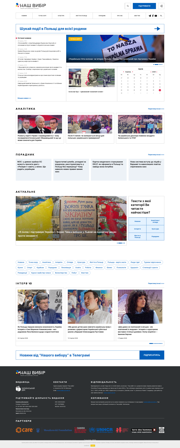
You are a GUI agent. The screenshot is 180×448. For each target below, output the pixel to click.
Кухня (20, 268)
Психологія (121, 268)
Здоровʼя (134, 268)
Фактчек (137, 15)
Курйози (40, 268)
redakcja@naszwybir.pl (63, 390)
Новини (24, 15)
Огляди (70, 262)
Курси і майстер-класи (41, 273)
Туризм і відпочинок (152, 262)
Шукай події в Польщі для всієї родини (53, 29)
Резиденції (22, 273)
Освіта (78, 268)
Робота (88, 268)
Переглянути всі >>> (156, 109)
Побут (74, 273)
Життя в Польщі (81, 15)
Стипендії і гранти (150, 268)
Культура (61, 15)
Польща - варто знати (117, 262)
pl (161, 16)
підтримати (144, 6)
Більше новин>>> (24, 98)
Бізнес (109, 268)
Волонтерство (61, 273)
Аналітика (46, 262)
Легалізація (66, 268)
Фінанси (99, 268)
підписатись (152, 355)
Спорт (29, 268)
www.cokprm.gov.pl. (109, 392)
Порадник (102, 15)
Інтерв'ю (58, 262)
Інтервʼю (137, 229)
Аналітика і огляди (155, 221)
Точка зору (42, 15)
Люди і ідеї (135, 262)
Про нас (120, 15)
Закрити (92, 445)
